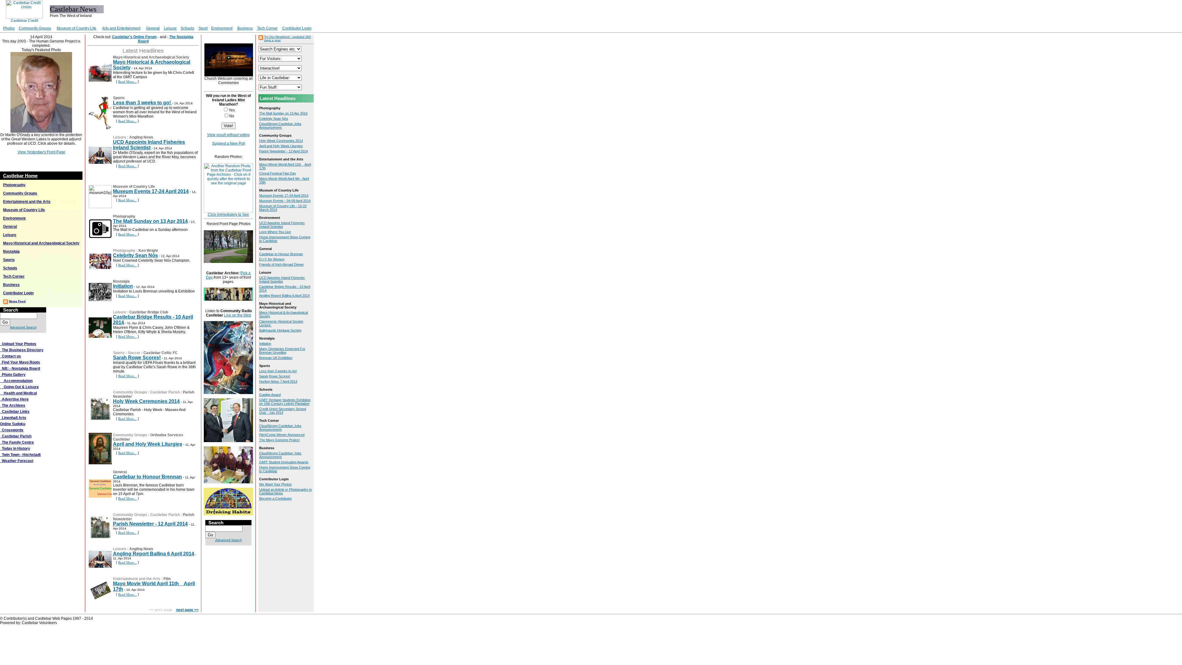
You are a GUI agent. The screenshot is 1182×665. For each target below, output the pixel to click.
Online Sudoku (12, 424)
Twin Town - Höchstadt (20, 455)
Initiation (123, 286)
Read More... (127, 81)
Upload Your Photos (18, 344)
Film (167, 579)
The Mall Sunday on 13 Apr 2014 (150, 221)
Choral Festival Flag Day (277, 173)
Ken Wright (148, 250)
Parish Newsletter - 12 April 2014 (150, 523)
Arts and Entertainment (121, 28)
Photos (9, 28)
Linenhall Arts (13, 418)
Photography (14, 185)
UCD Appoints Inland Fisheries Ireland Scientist (149, 144)
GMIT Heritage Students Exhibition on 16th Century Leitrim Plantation (285, 401)
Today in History (15, 448)
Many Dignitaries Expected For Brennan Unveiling (282, 350)
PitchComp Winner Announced (281, 435)
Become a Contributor (275, 498)
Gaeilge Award (270, 395)
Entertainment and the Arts (26, 202)
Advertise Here (14, 399)
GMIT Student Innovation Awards (283, 462)
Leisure (170, 28)
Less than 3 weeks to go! (142, 102)
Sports (9, 260)
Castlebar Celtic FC (160, 353)
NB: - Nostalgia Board (20, 368)
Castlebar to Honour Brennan (147, 476)
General (153, 28)
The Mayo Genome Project (279, 440)
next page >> (187, 610)
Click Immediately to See (228, 214)
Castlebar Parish (15, 436)
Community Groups (35, 28)
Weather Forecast (16, 461)
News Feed (17, 301)
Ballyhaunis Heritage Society (280, 330)
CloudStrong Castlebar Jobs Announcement (280, 125)
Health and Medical (18, 393)
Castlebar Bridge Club (148, 312)
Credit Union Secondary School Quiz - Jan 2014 (282, 410)
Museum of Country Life (76, 28)
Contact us (10, 356)
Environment (221, 28)
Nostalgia (11, 251)
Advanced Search (23, 327)
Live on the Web (237, 315)
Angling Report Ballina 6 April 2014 (153, 553)
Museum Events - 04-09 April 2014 (285, 201)
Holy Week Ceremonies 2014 (146, 401)
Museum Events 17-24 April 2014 (151, 191)
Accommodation (16, 381)
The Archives (12, 405)
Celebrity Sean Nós (135, 255)
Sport (203, 28)
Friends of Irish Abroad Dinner (281, 264)
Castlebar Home (20, 175)
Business (245, 28)
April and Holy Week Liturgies (147, 444)
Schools (187, 28)
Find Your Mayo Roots (20, 362)
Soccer (134, 353)
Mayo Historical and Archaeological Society (41, 243)
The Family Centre (17, 442)
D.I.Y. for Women (271, 259)
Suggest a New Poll (228, 143)
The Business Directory (21, 350)
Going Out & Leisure (19, 387)
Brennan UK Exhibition (275, 358)
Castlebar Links (15, 411)
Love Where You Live (275, 232)
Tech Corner (267, 28)
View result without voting (228, 135)
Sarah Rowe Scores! (137, 357)
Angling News (141, 137)
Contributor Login (297, 28)
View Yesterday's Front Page (41, 152)
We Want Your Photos (275, 484)
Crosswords (11, 430)
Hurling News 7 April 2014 (278, 381)
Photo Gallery (13, 375)
